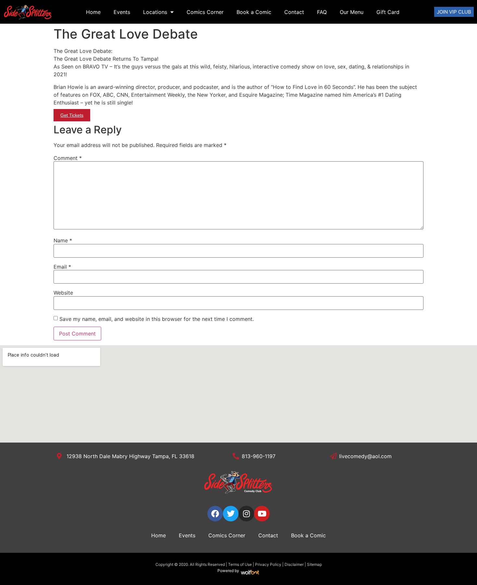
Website (63, 292)
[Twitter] (230, 513)
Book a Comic (254, 12)
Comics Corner (205, 12)
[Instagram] (246, 513)
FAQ (322, 12)
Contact (294, 12)
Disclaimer (294, 564)
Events (122, 12)
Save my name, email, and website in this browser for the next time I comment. (156, 319)
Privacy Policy (268, 564)
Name (63, 240)
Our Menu (351, 12)
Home (93, 12)
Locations (155, 12)
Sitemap (314, 564)
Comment (68, 158)
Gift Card (387, 12)
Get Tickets (71, 115)
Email (62, 266)
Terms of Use (240, 564)
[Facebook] (215, 513)
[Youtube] (262, 513)
